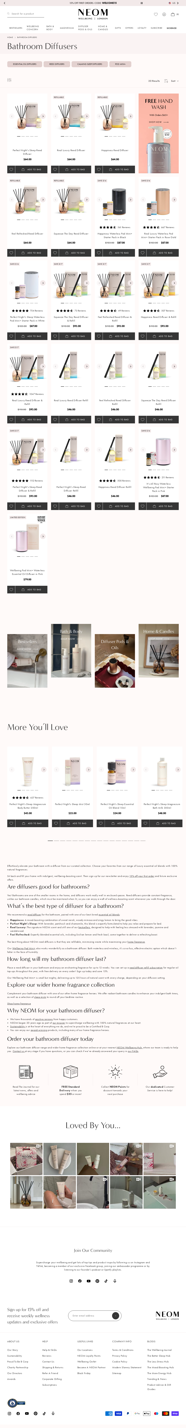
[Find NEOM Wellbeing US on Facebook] (80, 1281)
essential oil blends (109, 914)
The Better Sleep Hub (158, 1355)
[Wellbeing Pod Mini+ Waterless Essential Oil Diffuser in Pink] (27, 533)
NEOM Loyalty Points (89, 1355)
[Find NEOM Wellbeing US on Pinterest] (97, 1281)
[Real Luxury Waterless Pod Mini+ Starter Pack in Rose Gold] (159, 197)
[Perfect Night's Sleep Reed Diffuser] (27, 113)
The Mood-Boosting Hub (160, 1367)
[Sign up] (115, 1315)
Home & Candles (103, 28)
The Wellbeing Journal (159, 1350)
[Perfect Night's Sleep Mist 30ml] (72, 767)
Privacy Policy (119, 1355)
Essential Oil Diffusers (24, 64)
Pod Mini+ (120, 64)
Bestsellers (15, 28)
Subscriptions (49, 1384)
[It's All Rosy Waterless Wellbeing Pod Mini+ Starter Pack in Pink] (159, 447)
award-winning (39, 1030)
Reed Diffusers (56, 64)
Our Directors (14, 1373)
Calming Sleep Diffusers (89, 64)
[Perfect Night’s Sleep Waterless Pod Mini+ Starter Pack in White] (27, 280)
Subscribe (156, 28)
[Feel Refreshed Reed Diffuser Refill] (115, 363)
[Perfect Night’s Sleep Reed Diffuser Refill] (71, 447)
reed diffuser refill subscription (146, 967)
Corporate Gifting (52, 1379)
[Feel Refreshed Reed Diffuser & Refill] (115, 280)
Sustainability (18, 1026)
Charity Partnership (17, 1367)
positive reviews (44, 1019)
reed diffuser (34, 914)
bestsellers (84, 927)
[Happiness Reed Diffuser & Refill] (159, 280)
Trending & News (157, 1379)
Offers (129, 28)
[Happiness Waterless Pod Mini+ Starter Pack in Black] (115, 197)
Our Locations (85, 1350)
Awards (11, 1379)
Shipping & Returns (52, 1367)
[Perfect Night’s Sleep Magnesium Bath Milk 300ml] (162, 767)
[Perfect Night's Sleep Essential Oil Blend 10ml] (117, 767)
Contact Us (48, 1361)
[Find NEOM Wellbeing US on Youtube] (88, 1281)
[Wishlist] (156, 14)
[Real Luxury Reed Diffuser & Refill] (27, 363)
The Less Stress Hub (158, 1361)
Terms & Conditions (123, 1350)
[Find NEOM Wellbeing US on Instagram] (71, 1281)
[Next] (43, 116)
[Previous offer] (5, 3)
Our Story (12, 1350)
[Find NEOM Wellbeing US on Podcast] (115, 1281)
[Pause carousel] (142, 3)
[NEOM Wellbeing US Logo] (93, 14)
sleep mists (40, 997)
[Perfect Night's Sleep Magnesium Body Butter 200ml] (27, 767)
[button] (26, 1159)
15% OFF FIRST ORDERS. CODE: (93, 3)
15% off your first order (141, 876)
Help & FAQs (49, 1350)
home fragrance (136, 941)
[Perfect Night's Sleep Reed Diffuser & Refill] (27, 447)
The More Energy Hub (159, 1373)
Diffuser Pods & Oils (85, 28)
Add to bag (34, 169)
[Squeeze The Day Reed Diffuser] (71, 197)
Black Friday (84, 1373)
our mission (59, 1022)
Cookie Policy (119, 1361)
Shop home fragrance (19, 1003)
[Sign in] (164, 14)
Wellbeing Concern (33, 28)
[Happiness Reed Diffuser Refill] (115, 447)
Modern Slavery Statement (126, 1367)
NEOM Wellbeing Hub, (130, 1047)
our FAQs (133, 1051)
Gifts (118, 28)
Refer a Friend (50, 1373)
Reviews (46, 1355)
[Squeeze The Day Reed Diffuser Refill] (159, 363)
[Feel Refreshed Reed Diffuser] (27, 197)
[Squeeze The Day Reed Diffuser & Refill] (71, 280)
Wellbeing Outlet (86, 1361)
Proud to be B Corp (17, 1361)
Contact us (19, 1051)
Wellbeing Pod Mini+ (23, 948)
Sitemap (116, 1373)
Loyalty (142, 28)
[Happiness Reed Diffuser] (115, 113)
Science (172, 28)
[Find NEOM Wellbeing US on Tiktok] (106, 1281)
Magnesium (67, 28)
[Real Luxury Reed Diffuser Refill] (71, 363)
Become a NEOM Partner (91, 1367)
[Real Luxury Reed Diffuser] (71, 113)
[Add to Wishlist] (11, 169)
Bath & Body (50, 28)
